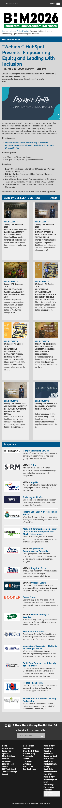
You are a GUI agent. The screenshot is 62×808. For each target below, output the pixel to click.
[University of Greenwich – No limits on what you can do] (12, 648)
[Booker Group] (12, 597)
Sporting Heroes (29, 769)
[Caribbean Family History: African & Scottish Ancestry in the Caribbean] (46, 210)
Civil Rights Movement (27, 762)
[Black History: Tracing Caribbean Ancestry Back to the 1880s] (15, 210)
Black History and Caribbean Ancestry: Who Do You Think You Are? (14, 293)
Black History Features (28, 747)
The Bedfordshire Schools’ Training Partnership (40, 700)
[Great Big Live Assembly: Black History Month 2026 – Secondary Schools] (46, 270)
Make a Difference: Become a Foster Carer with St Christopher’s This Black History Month (40, 531)
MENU (52, 3)
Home (4, 31)
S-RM (33, 465)
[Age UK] (12, 486)
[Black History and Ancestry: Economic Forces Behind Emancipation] (46, 330)
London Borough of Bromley (36, 615)
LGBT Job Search (9, 769)
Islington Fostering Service (36, 450)
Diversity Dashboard (6, 760)
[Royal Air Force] (12, 570)
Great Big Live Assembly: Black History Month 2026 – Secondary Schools (45, 293)
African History (29, 753)
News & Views (8, 748)
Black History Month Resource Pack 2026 (50, 772)
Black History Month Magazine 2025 (50, 779)
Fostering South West (33, 497)
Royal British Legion (33, 682)
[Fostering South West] (12, 500)
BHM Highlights (8, 756)
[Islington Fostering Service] (12, 451)
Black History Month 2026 (49, 747)
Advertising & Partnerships (49, 785)
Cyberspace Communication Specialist (36, 550)
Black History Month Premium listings (50, 764)
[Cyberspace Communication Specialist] (12, 550)
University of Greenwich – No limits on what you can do (40, 647)
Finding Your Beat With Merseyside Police (40, 513)
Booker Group (29, 597)
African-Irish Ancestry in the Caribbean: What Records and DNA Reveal (15, 410)
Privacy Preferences (51, 793)
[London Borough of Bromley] (12, 617)
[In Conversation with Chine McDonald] (46, 390)
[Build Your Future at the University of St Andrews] (12, 665)
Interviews (6, 751)
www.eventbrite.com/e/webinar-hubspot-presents (23, 79)
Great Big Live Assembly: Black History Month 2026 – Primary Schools (14, 353)
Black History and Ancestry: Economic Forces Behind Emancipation (45, 350)
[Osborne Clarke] (12, 586)
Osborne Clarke (38, 582)
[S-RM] (12, 467)
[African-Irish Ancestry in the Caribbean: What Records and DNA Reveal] (15, 390)
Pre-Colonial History (28, 757)
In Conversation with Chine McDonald (45, 407)
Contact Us (48, 789)
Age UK (34, 482)
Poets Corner (28, 766)
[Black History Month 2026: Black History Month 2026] (31, 20)
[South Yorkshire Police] (12, 634)
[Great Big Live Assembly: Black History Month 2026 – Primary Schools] (15, 330)
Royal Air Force (38, 568)
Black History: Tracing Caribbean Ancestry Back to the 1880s (15, 232)
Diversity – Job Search (8, 765)
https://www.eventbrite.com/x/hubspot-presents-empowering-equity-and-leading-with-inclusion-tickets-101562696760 (29, 145)
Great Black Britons (31, 751)
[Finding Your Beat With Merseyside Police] (12, 515)
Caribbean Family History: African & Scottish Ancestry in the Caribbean (45, 233)
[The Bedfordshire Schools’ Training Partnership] (12, 703)
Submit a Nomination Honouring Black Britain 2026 (50, 755)
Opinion (5, 753)
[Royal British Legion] (12, 687)
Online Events (22, 31)
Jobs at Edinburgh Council (9, 773)
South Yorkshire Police (33, 631)
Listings (12, 31)
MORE (53, 198)
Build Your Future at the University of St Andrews (40, 664)
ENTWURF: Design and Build (40, 803)
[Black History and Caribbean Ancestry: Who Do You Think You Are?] (15, 270)
